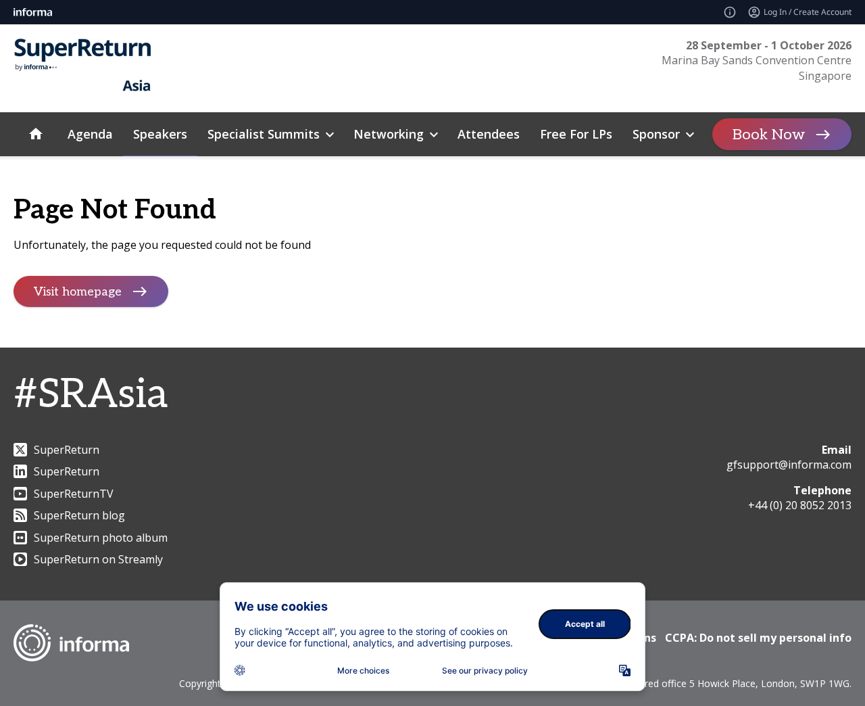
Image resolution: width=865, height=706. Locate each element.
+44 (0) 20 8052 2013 (799, 505)
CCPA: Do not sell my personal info (758, 637)
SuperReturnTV (74, 493)
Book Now (769, 134)
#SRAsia (91, 395)
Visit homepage (78, 292)
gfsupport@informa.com (788, 464)
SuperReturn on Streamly (98, 559)
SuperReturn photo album (101, 537)
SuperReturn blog (79, 515)
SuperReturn (66, 449)
